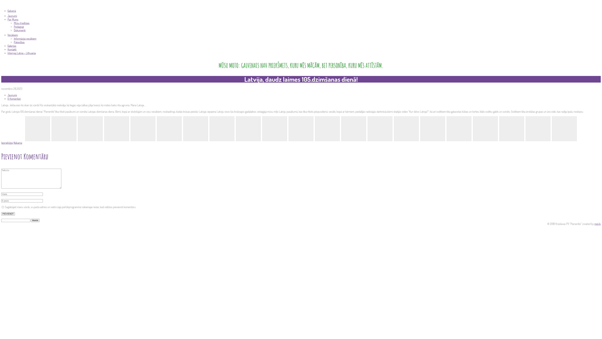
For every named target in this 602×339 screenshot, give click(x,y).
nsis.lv (597, 224)
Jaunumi (12, 95)
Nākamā (17, 143)
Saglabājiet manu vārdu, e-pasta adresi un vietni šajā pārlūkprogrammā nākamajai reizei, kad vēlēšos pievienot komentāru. (70, 207)
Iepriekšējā (7, 143)
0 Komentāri (14, 98)
